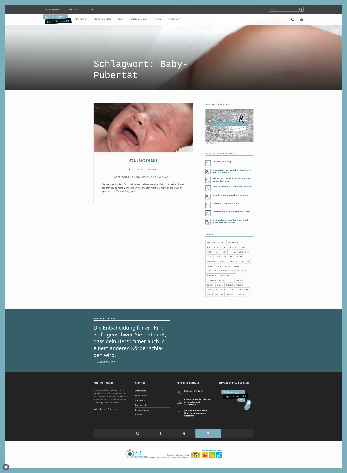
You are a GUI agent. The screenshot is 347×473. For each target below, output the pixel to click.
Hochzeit (210, 266)
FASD (232, 257)
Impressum (140, 400)
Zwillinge (230, 294)
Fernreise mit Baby (222, 161)
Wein (209, 294)
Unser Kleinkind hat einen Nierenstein (232, 186)
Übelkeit (241, 294)
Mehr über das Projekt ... (105, 409)
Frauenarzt (211, 261)
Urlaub (223, 290)
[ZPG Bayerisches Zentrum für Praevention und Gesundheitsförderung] (140, 454)
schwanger (211, 275)
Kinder (227, 266)
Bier (224, 252)
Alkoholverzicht (214, 247)
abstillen (211, 243)
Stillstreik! (143, 160)
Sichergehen (82, 19)
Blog (120, 19)
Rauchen (247, 271)
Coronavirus (244, 252)
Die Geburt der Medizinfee (226, 203)
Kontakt (138, 414)
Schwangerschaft (227, 275)
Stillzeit (229, 285)
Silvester (239, 280)
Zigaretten (218, 294)
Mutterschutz (227, 271)
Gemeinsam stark (103, 19)
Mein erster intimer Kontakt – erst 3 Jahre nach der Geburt (230, 221)
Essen (209, 257)
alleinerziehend (230, 247)
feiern (239, 257)
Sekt (230, 280)
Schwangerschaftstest (216, 280)
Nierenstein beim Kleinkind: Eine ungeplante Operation (196, 413)
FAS (225, 257)
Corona (232, 252)
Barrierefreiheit (142, 410)
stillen (220, 285)
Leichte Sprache (52, 9)
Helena (153, 169)
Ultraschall (212, 290)
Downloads (174, 19)
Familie (218, 257)
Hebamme (245, 261)
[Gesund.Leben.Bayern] (212, 454)
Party (238, 271)
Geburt (222, 261)
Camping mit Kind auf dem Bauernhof (231, 211)
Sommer (210, 285)
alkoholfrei (233, 243)
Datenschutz (141, 405)
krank (236, 266)
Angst (243, 247)
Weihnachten (243, 290)
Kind (219, 266)
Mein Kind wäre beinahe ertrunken (230, 195)
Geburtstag (233, 261)
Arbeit (209, 252)
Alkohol (221, 243)
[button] (6, 467)
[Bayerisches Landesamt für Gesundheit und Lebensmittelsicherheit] (178, 454)
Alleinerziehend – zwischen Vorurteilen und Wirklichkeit (197, 402)
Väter (232, 290)
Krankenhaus (212, 271)
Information (141, 390)
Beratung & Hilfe (139, 19)
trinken (239, 285)
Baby (217, 252)
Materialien (140, 395)
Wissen (157, 19)
